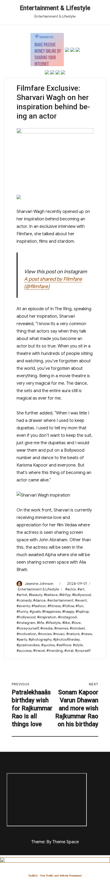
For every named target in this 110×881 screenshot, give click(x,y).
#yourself (83, 650)
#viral (68, 650)
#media (46, 628)
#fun (79, 606)
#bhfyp (64, 595)
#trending (54, 650)
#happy (68, 611)
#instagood (67, 617)
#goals (35, 611)
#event (81, 600)
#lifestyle (53, 622)
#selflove (63, 645)
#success (24, 650)
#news (86, 634)
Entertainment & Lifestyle (55, 8)
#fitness (54, 606)
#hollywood (26, 617)
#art (80, 589)
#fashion (39, 606)
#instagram (26, 622)
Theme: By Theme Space (55, 842)
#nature (73, 634)
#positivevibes (28, 645)
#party (22, 639)
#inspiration (46, 617)
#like (66, 622)
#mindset (77, 628)
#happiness (51, 611)
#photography (40, 639)
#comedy (24, 600)
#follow (68, 606)
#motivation (26, 634)
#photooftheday (66, 639)
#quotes (48, 645)
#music (59, 634)
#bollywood (81, 595)
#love (76, 622)
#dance (39, 600)
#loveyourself (28, 628)
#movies (45, 634)
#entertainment (60, 600)
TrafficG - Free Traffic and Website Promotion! (55, 875)
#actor (70, 589)
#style (78, 645)
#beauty (35, 595)
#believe (51, 595)
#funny (22, 611)
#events (23, 606)
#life (40, 622)
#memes (61, 628)
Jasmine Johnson (39, 583)
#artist (22, 595)
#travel (39, 650)
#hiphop (82, 611)
